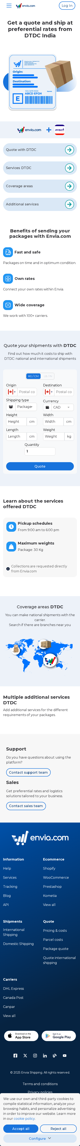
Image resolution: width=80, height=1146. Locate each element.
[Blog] (55, 1055)
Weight (57, 433)
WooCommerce (56, 878)
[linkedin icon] (45, 1055)
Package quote (56, 949)
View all (49, 905)
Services (9, 878)
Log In (67, 6)
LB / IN (48, 376)
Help (7, 868)
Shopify (49, 868)
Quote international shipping (59, 960)
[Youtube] (64, 1055)
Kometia (50, 896)
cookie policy (24, 1119)
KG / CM (33, 376)
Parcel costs (53, 940)
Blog (7, 896)
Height (20, 418)
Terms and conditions (40, 1084)
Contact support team (28, 772)
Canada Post (13, 998)
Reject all (58, 1129)
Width (57, 418)
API (6, 905)
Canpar (9, 1007)
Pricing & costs (55, 931)
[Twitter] (25, 1055)
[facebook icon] (15, 1055)
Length (20, 433)
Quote (40, 466)
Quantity (32, 445)
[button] (11, 392)
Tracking (10, 887)
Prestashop (52, 887)
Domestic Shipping (18, 944)
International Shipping (14, 932)
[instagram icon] (35, 1055)
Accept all (20, 1129)
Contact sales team (26, 806)
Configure (37, 1139)
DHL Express (13, 989)
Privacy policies (40, 1092)
